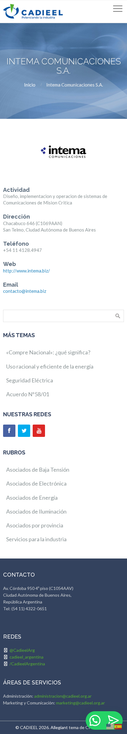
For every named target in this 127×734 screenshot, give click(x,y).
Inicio (29, 84)
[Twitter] (24, 431)
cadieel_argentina (26, 656)
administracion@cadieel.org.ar (63, 696)
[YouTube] (39, 431)
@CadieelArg (22, 650)
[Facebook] (9, 431)
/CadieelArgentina (27, 663)
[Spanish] (118, 726)
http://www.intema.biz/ (26, 270)
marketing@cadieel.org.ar (80, 702)
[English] (110, 726)
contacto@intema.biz (24, 291)
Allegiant (59, 727)
